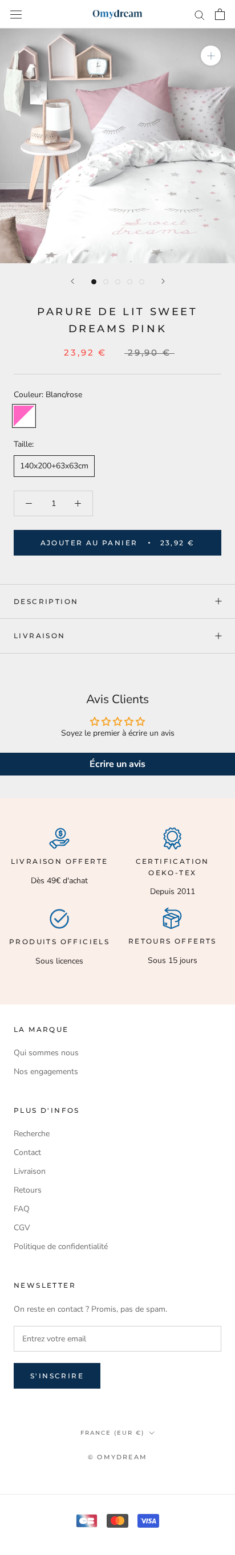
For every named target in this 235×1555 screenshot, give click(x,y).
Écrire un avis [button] (117, 764)
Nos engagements (46, 1071)
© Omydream (117, 1457)
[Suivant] (163, 281)
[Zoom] (211, 56)
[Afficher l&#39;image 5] (141, 281)
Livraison (40, 635)
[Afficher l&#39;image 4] (129, 281)
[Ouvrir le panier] (220, 14)
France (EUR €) (112, 1432)
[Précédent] (72, 281)
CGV (22, 1227)
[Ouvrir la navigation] (16, 14)
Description (46, 601)
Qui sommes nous (46, 1052)
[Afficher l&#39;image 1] (93, 281)
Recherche (32, 1133)
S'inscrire (57, 1376)
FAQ (22, 1208)
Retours (28, 1190)
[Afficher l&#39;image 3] (117, 281)
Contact (27, 1152)
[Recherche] (200, 14)
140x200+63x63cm (54, 465)
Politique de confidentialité (61, 1246)
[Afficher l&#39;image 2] (105, 281)
